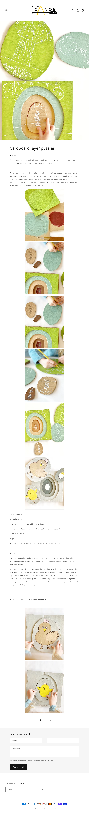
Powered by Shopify (52, 808)
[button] (6, 10)
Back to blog (45, 720)
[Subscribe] (42, 789)
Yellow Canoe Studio (41, 808)
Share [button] (14, 155)
